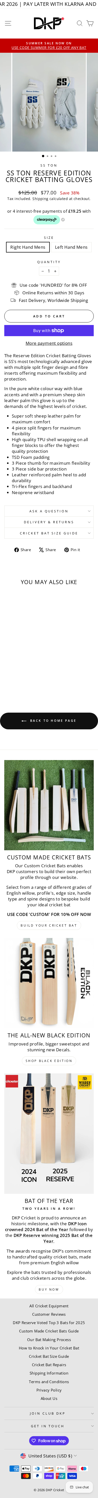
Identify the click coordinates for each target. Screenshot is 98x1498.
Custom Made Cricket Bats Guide (49, 1330)
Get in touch (48, 1426)
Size (49, 237)
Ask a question (49, 511)
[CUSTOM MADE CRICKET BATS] (49, 805)
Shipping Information (49, 1373)
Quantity (49, 262)
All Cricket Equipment (49, 1305)
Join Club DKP (48, 1413)
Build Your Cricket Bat (49, 925)
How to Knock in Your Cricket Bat (49, 1347)
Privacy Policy (49, 1390)
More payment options (49, 343)
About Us (49, 1398)
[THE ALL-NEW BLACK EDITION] (49, 983)
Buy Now (49, 1289)
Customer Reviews (49, 1314)
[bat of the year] (49, 1133)
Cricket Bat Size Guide (49, 533)
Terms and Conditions (49, 1381)
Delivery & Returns (49, 522)
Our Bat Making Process (49, 1339)
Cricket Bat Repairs (49, 1364)
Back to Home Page (52, 720)
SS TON (49, 165)
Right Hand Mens (27, 247)
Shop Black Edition (49, 1061)
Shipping (40, 198)
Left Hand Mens (71, 247)
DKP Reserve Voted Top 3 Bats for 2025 (49, 1322)
